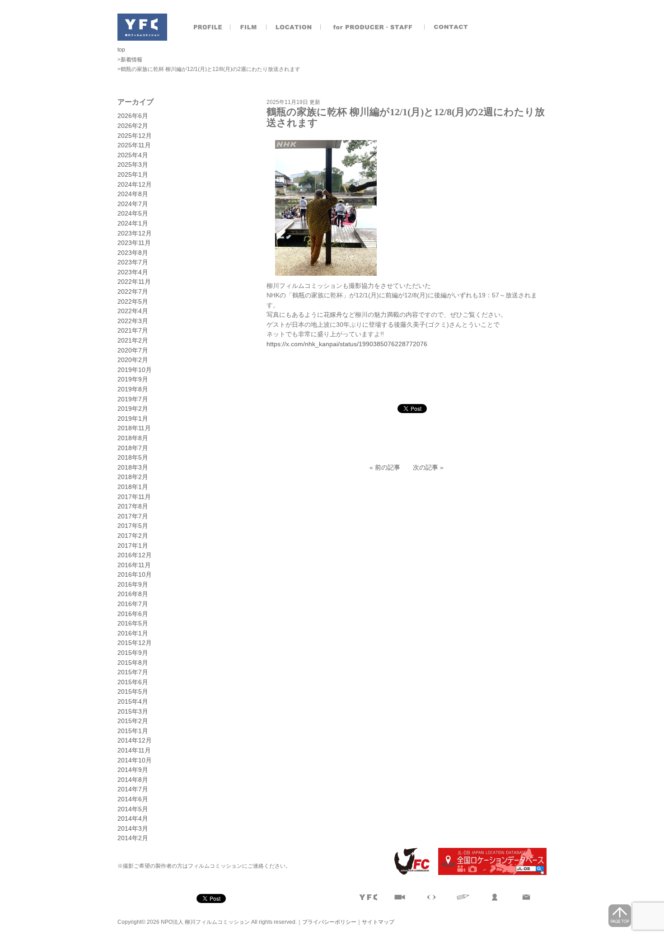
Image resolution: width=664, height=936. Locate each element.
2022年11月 (134, 281)
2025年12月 (134, 135)
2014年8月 (132, 779)
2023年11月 (134, 242)
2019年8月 (132, 389)
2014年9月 (132, 769)
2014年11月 (134, 750)
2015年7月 (132, 672)
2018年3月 (132, 467)
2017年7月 (132, 516)
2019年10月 (134, 369)
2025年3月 (132, 164)
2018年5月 (132, 457)
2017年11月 (134, 496)
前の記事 (387, 467)
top (121, 49)
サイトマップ (378, 922)
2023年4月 (132, 272)
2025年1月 (132, 174)
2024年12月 (134, 184)
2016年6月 (132, 613)
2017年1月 (132, 545)
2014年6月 (132, 799)
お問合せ (452, 27)
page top (619, 915)
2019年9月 (132, 379)
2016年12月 (134, 555)
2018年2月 (132, 476)
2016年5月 (132, 623)
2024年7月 (132, 203)
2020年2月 (132, 359)
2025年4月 (132, 155)
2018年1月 (132, 486)
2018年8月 (132, 438)
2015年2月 (132, 720)
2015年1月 (132, 730)
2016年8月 (132, 593)
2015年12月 (134, 642)
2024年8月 (132, 194)
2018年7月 (132, 448)
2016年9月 (132, 584)
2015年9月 (132, 652)
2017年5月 (132, 525)
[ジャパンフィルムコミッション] (408, 873)
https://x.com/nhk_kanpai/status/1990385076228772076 (347, 344)
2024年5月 (132, 213)
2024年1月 (132, 223)
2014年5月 (132, 809)
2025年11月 (134, 145)
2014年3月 (132, 828)
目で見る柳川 (431, 897)
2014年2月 (132, 838)
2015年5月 (132, 691)
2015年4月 (132, 701)
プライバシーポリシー (329, 922)
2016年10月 (134, 574)
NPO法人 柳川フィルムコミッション (142, 27)
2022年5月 (132, 301)
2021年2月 (132, 340)
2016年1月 (132, 633)
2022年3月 (132, 321)
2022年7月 (132, 291)
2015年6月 (132, 682)
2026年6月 (132, 115)
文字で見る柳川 (463, 897)
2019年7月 (132, 399)
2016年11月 (134, 565)
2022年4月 (132, 311)
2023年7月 (132, 262)
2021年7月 (132, 330)
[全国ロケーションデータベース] (489, 873)
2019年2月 (132, 408)
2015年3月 (132, 711)
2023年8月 (132, 252)
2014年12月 (134, 740)
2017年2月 (132, 535)
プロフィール (207, 27)
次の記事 (425, 467)
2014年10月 (134, 760)
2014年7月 (132, 789)
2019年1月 (132, 418)
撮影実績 (248, 27)
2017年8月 (132, 506)
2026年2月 (132, 125)
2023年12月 (134, 233)
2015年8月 (132, 662)
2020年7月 (132, 350)
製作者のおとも (373, 27)
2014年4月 (132, 818)
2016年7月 (132, 603)
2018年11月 (134, 428)
